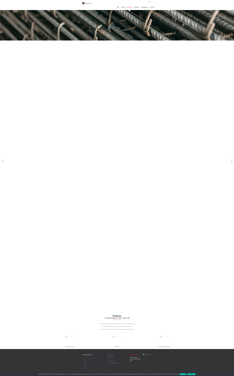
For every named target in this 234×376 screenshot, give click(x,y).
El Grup (123, 7)
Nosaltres (85, 366)
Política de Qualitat (111, 356)
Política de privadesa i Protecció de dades (115, 363)
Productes (129, 7)
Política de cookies (191, 374)
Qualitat (136, 7)
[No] (232, 374)
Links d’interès (110, 354)
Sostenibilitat (144, 7)
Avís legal (109, 358)
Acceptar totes (183, 374)
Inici (118, 7)
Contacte (152, 7)
